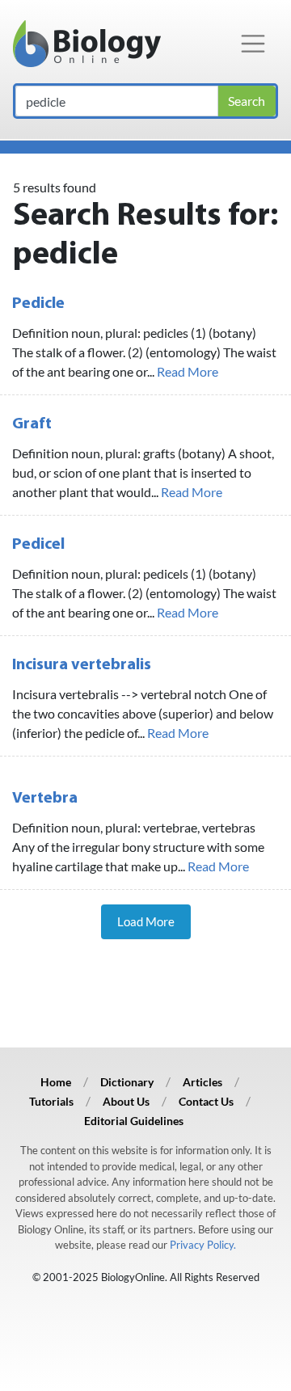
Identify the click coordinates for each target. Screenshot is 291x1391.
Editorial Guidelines (133, 1121)
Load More (146, 921)
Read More (187, 371)
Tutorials (51, 1101)
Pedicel (38, 545)
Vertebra (45, 798)
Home (55, 1082)
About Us (126, 1101)
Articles (202, 1082)
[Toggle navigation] (253, 43)
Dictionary (127, 1082)
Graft (32, 424)
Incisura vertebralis (81, 665)
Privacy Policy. (203, 1244)
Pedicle (38, 304)
